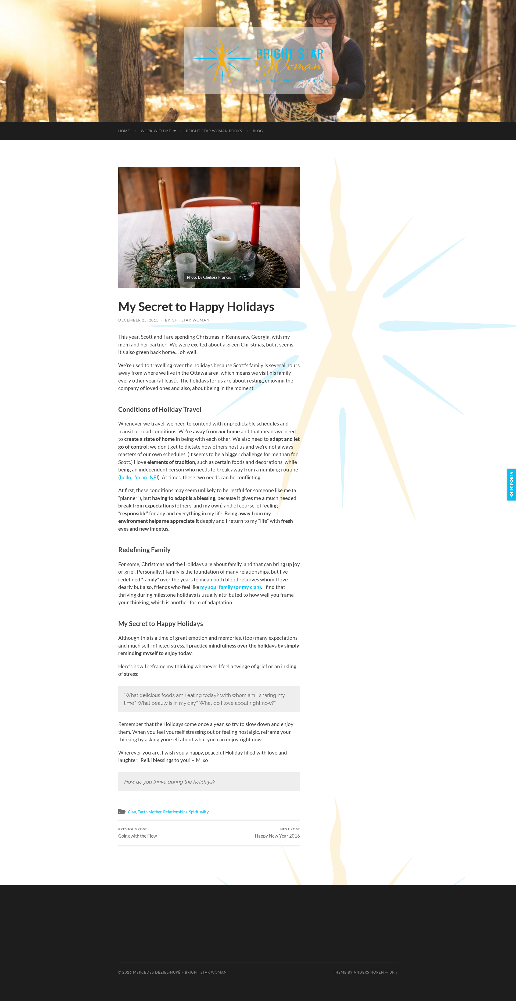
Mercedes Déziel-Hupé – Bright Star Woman (180, 972)
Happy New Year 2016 (277, 833)
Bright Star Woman (187, 320)
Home (124, 131)
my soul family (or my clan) (230, 587)
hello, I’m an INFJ (139, 477)
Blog (258, 131)
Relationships (175, 811)
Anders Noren (369, 972)
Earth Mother (150, 811)
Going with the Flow (137, 833)
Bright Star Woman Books (214, 131)
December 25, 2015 (138, 320)
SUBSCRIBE (512, 485)
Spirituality (199, 811)
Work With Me (156, 131)
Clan (132, 811)
